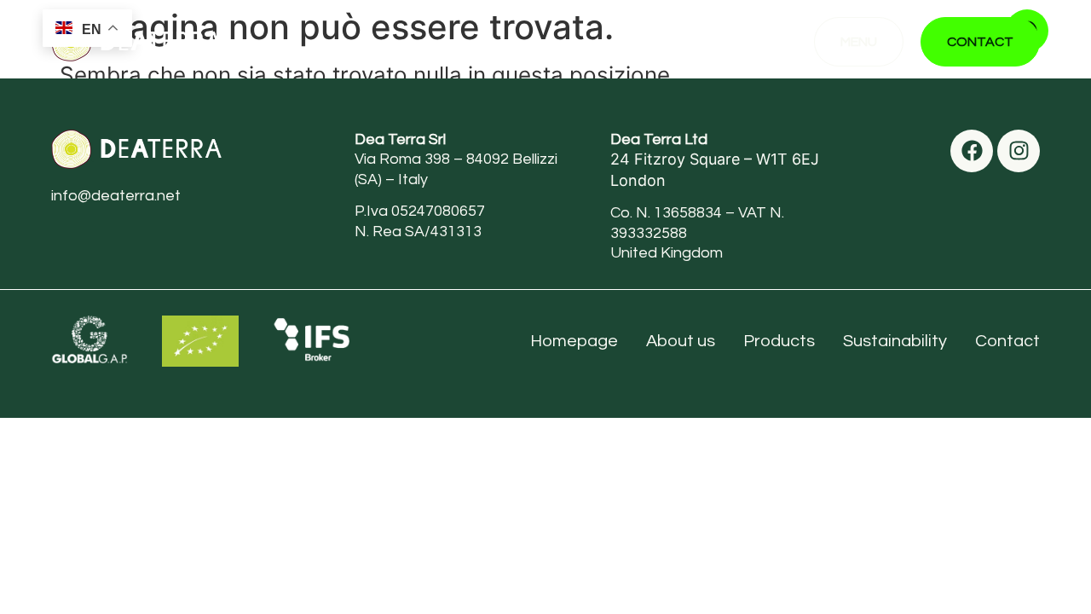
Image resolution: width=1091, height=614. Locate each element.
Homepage (574, 341)
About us (680, 341)
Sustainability (895, 341)
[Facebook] (971, 151)
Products (779, 341)
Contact (1007, 341)
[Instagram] (1018, 151)
